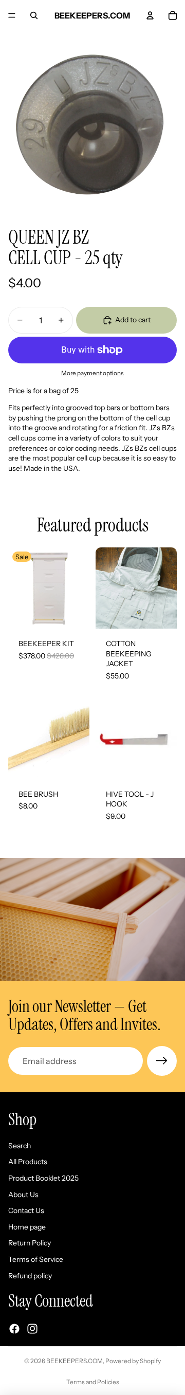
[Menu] (12, 15)
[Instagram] (32, 1329)
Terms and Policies (92, 1382)
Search (19, 1145)
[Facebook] (14, 1329)
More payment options (92, 373)
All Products (27, 1162)
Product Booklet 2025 (43, 1178)
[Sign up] (162, 1061)
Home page (27, 1227)
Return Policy (29, 1243)
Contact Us (26, 1210)
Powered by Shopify (133, 1361)
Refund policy (30, 1275)
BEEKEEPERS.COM (74, 1361)
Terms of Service (35, 1259)
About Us (23, 1194)
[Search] (34, 15)
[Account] (150, 15)
